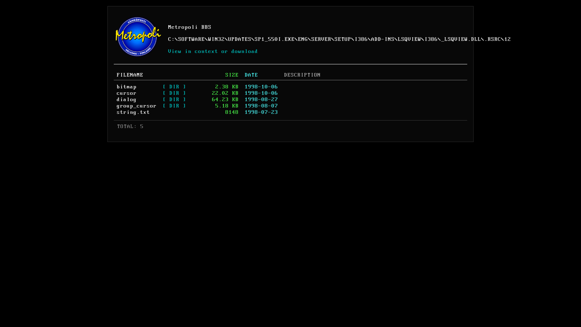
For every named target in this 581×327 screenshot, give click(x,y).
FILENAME (130, 75)
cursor (127, 93)
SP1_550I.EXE (275, 39)
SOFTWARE (191, 39)
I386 (361, 39)
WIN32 (216, 39)
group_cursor (137, 106)
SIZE (232, 75)
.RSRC (492, 39)
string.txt (133, 112)
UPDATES (239, 39)
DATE (251, 75)
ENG (303, 39)
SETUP (343, 39)
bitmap (127, 87)
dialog (127, 100)
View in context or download (213, 51)
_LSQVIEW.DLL (461, 39)
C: (171, 39)
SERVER (321, 39)
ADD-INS (383, 39)
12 (507, 39)
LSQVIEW (409, 39)
